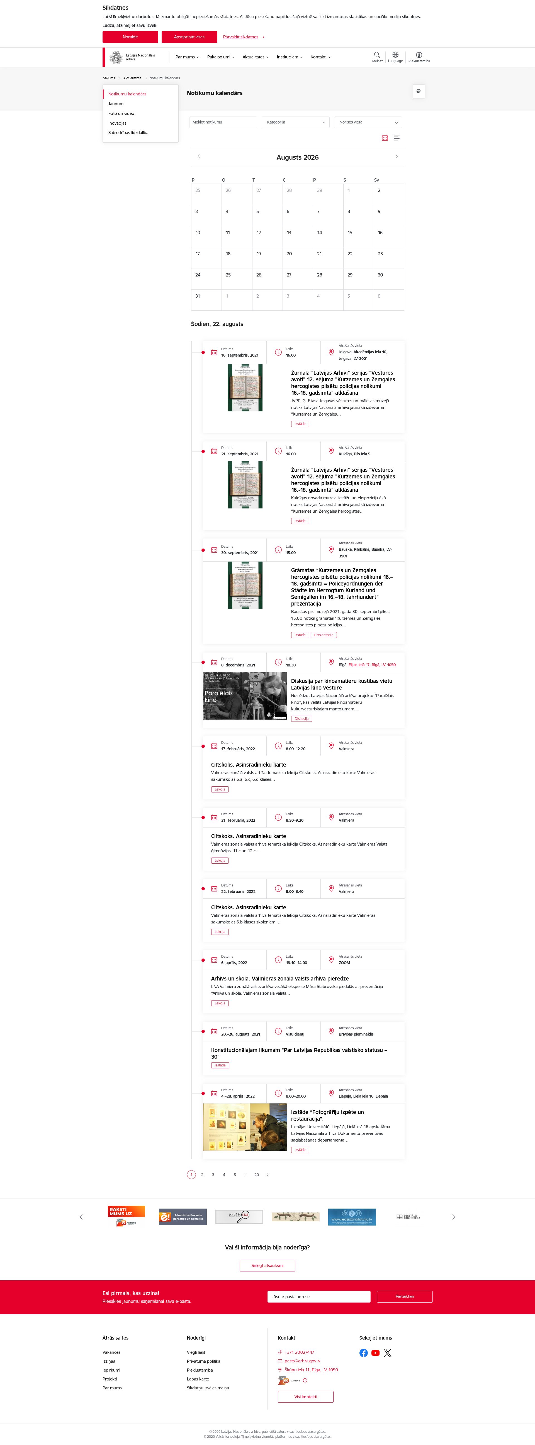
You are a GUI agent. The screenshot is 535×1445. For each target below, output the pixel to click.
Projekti (110, 1379)
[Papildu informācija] (305, 1380)
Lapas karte (198, 1379)
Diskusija (301, 719)
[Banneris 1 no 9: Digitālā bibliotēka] (409, 1216)
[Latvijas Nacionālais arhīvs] (136, 57)
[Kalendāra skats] (385, 138)
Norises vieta (351, 122)
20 (256, 1174)
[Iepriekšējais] (81, 1216)
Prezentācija (323, 635)
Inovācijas (117, 123)
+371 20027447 (299, 1352)
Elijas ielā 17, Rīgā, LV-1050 (372, 664)
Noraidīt (130, 36)
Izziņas (109, 1361)
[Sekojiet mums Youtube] (375, 1352)
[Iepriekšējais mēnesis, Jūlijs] (199, 156)
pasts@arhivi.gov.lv (302, 1361)
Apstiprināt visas (189, 36)
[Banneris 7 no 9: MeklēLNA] (239, 1216)
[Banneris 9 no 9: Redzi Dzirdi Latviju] (352, 1216)
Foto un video (121, 113)
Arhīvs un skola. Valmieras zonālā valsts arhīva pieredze (280, 978)
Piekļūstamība (200, 1370)
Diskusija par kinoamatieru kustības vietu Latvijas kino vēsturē (341, 684)
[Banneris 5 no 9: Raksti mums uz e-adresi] (126, 1216)
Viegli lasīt (196, 1352)
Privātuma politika (203, 1361)
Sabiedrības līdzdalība (128, 132)
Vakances (111, 1352)
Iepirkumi (111, 1370)
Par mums (112, 1387)
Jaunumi (116, 103)
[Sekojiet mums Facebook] (363, 1353)
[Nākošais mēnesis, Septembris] (397, 156)
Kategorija (276, 122)
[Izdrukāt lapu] (419, 91)
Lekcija (220, 789)
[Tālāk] (454, 1216)
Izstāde (300, 424)
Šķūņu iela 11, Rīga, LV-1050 (311, 1369)
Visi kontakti (306, 1396)
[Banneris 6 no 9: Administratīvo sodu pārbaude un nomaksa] (183, 1216)
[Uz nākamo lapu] (267, 1174)
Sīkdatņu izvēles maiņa (208, 1387)
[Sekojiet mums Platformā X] (387, 1353)
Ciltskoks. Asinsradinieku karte (248, 764)
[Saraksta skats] (397, 138)
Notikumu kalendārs (127, 94)
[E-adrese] (289, 1380)
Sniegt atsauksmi (267, 1265)
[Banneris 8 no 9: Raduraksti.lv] (296, 1216)
